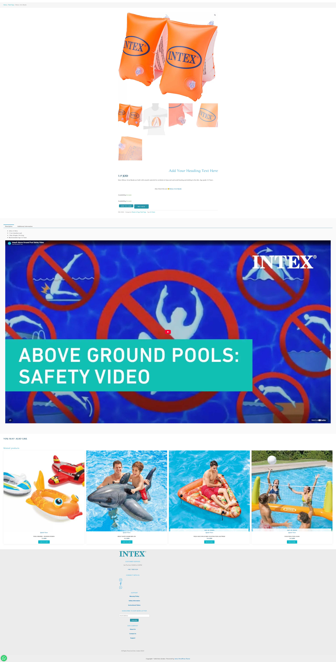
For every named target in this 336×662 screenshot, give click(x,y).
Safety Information (134, 600)
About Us (133, 629)
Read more (209, 542)
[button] (215, 15)
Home (5, 5)
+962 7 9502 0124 (133, 569)
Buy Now (141, 206)
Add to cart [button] (44, 542)
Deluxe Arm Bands (175, 189)
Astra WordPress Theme (182, 659)
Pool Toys (11, 5)
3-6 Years (152, 212)
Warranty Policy (134, 596)
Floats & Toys (136, 212)
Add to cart (126, 206)
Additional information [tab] (25, 226)
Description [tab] (8, 226)
